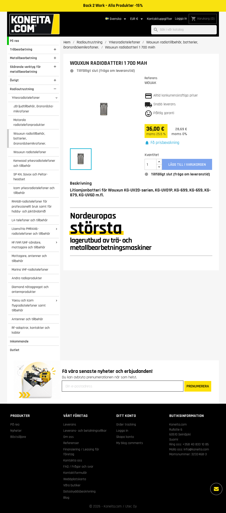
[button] (162, 142)
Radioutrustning (22, 89)
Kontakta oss (72, 460)
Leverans (69, 424)
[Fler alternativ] (216, 489)
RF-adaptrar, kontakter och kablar (31, 330)
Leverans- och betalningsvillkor (85, 430)
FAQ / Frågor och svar (78, 466)
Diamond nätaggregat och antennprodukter (30, 289)
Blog (66, 497)
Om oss (68, 437)
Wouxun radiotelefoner (29, 152)
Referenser (71, 443)
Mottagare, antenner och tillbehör (29, 258)
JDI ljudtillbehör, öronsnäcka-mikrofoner (33, 108)
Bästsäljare (18, 437)
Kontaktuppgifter (159, 19)
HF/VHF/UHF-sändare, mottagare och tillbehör (28, 245)
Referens (151, 78)
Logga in (181, 18)
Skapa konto (125, 437)
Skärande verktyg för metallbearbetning (25, 69)
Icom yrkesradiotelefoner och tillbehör (34, 190)
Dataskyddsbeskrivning (79, 491)
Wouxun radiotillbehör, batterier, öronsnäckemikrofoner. (29, 138)
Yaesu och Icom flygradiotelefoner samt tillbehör (29, 305)
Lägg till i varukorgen (187, 164)
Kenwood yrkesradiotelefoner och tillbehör (34, 163)
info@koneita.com (196, 449)
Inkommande (19, 341)
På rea (14, 41)
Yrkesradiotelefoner (26, 97)
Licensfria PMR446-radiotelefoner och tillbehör (31, 231)
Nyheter (16, 430)
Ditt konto (126, 415)
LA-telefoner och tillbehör (30, 220)
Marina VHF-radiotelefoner (30, 269)
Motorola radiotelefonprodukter (29, 122)
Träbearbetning (21, 49)
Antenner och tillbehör (27, 319)
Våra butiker (72, 485)
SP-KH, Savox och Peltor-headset (30, 177)
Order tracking (126, 424)
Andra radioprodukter (27, 278)
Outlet (14, 350)
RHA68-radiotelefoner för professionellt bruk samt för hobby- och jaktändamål (32, 206)
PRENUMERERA (197, 386)
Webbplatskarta (74, 479)
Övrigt (14, 80)
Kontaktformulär (75, 472)
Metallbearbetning (23, 58)
